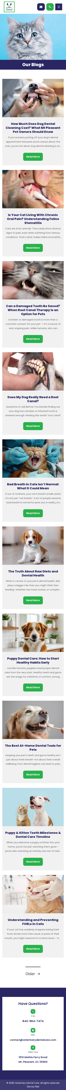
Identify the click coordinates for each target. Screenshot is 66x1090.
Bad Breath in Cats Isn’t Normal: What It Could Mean (33, 486)
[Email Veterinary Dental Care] (41, 7)
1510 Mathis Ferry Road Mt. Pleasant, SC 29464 (33, 1057)
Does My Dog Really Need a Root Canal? (33, 399)
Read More (33, 156)
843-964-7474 (50, 7)
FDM (37, 1086)
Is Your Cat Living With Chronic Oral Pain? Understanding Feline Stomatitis (33, 219)
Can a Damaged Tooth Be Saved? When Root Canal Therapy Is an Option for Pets (33, 310)
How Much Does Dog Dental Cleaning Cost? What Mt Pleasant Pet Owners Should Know (33, 128)
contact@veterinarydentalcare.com (33, 1038)
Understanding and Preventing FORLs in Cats (33, 922)
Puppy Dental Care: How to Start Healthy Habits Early (33, 660)
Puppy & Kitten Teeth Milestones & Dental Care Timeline (33, 835)
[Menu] (58, 7)
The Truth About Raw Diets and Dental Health (33, 573)
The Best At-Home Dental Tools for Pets (33, 747)
